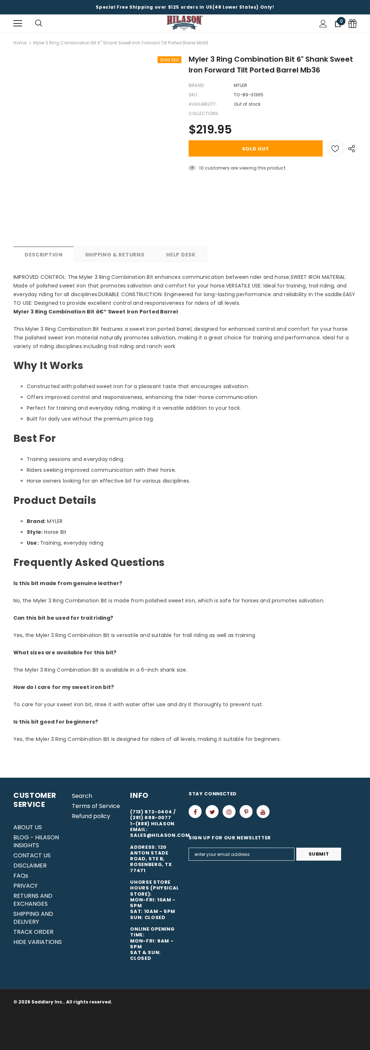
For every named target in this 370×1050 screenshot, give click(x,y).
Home (19, 43)
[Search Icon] (38, 23)
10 (201, 168)
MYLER (240, 85)
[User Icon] (323, 23)
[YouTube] (263, 811)
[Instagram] (229, 811)
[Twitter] (212, 811)
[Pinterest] (246, 811)
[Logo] (185, 23)
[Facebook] (195, 811)
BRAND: (197, 85)
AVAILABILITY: (203, 104)
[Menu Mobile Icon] (17, 23)
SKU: (193, 95)
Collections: (204, 113)
